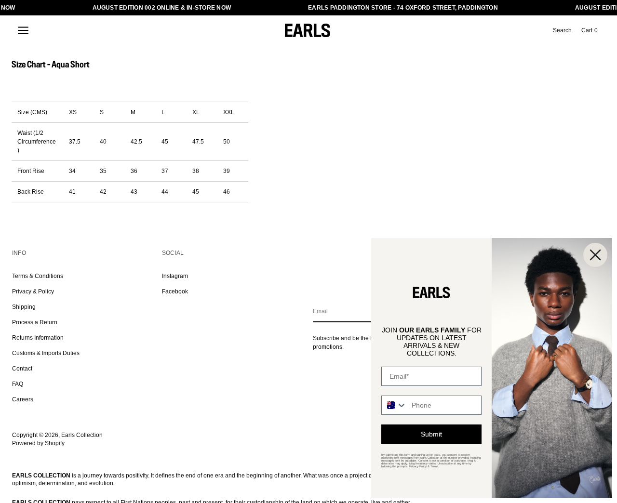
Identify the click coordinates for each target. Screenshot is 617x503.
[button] (562, 30)
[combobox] (394, 405)
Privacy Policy (418, 466)
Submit (431, 434)
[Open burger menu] (23, 30)
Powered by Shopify (38, 443)
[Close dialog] (595, 255)
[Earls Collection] (307, 31)
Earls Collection (82, 435)
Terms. (434, 466)
